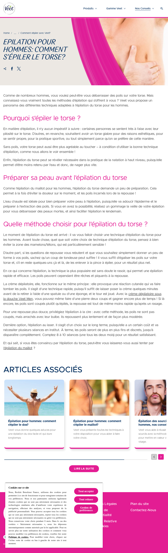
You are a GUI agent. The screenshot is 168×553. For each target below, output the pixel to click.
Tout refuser (86, 499)
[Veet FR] (9, 8)
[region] (54, 515)
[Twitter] (19, 69)
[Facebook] (12, 69)
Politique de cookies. (19, 537)
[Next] (161, 457)
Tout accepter (86, 491)
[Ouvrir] (162, 8)
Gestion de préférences (86, 509)
